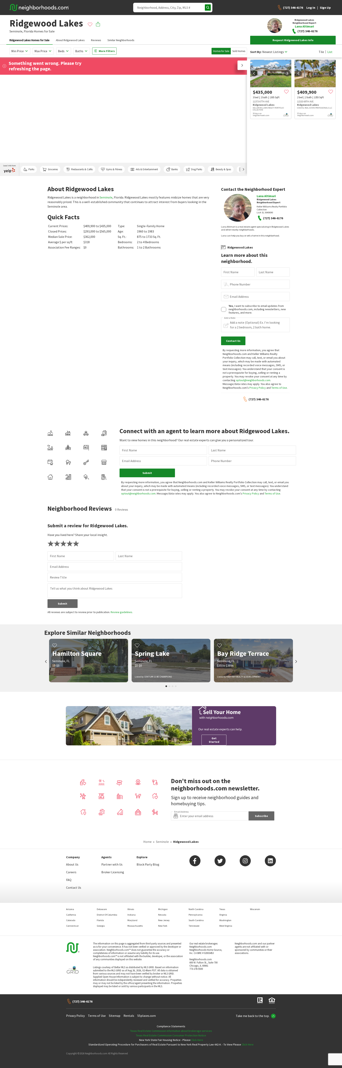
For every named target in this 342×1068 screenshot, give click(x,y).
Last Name (266, 272)
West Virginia (225, 925)
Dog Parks (196, 169)
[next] (287, 73)
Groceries (53, 169)
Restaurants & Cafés (82, 169)
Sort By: (255, 51)
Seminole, (16, 31)
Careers (71, 872)
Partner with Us (112, 864)
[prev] (254, 73)
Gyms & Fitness (114, 169)
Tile (321, 51)
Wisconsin (255, 909)
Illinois (130, 909)
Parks (31, 169)
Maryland (132, 920)
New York (162, 925)
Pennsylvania (195, 914)
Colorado (70, 920)
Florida (28, 31)
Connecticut (72, 925)
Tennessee (194, 925)
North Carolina (196, 909)
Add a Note (229, 318)
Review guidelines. (122, 612)
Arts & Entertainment (147, 169)
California (71, 914)
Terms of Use (279, 387)
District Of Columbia (107, 914)
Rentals (129, 1016)
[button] (242, 65)
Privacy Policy (257, 387)
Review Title (58, 577)
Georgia (101, 925)
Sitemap (114, 1016)
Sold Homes (238, 51)
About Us (72, 864)
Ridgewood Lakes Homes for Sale (29, 40)
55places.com (146, 1016)
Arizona (70, 909)
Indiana (131, 914)
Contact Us (73, 887)
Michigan (163, 909)
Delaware (102, 909)
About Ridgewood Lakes (70, 40)
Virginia (223, 914)
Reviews (96, 40)
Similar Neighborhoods (120, 40)
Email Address (239, 296)
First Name (230, 272)
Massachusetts (135, 925)
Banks (174, 169)
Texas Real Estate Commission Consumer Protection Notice (171, 1035)
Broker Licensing (112, 872)
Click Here (197, 1040)
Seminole (106, 197)
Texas (222, 909)
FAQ (68, 880)
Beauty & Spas (223, 169)
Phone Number (240, 284)
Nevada (162, 914)
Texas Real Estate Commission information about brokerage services (171, 1031)
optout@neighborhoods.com (253, 380)
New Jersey (164, 920)
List (329, 51)
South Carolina (196, 920)
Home (147, 842)
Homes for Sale (221, 51)
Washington (225, 920)
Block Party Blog (148, 864)
